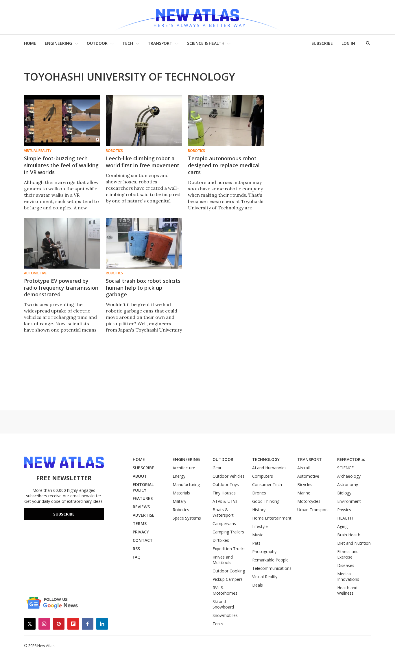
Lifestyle (260, 526)
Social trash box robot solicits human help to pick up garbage (143, 287)
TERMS (140, 523)
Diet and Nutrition (354, 543)
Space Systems (187, 518)
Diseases (345, 565)
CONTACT (143, 540)
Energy (179, 476)
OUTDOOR (97, 43)
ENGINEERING (58, 43)
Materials (181, 493)
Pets (256, 543)
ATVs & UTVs (225, 501)
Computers (262, 476)
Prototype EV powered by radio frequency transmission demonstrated (61, 287)
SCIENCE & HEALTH (205, 43)
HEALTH (345, 518)
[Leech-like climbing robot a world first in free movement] (144, 120)
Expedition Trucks (229, 548)
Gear (217, 467)
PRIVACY (141, 532)
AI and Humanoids (269, 467)
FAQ (137, 557)
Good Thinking (265, 501)
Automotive (35, 273)
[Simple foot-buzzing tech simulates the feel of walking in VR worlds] (62, 120)
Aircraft (304, 467)
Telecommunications (271, 568)
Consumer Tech (267, 484)
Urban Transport (312, 509)
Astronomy (347, 484)
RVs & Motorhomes (225, 590)
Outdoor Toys (226, 484)
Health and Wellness (347, 590)
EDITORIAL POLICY (143, 487)
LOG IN (348, 43)
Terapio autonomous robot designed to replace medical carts (224, 165)
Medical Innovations (348, 576)
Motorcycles (308, 501)
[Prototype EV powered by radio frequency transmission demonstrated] (62, 243)
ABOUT (140, 476)
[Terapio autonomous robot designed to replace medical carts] (226, 120)
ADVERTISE (143, 515)
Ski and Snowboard (223, 604)
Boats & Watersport (223, 512)
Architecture (184, 467)
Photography (264, 551)
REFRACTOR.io (351, 459)
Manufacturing (186, 484)
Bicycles (304, 484)
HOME (30, 43)
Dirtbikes (221, 540)
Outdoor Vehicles (229, 476)
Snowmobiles (225, 615)
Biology (344, 493)
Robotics (114, 150)
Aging (342, 526)
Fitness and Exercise (348, 554)
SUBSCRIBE (322, 43)
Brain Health (348, 534)
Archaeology (349, 476)
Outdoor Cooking (229, 571)
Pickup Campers (228, 579)
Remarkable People (270, 560)
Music (257, 534)
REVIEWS (141, 506)
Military (179, 501)
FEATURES (143, 498)
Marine (303, 493)
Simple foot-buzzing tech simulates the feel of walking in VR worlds (61, 165)
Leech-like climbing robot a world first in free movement (142, 162)
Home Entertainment (271, 518)
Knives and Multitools (223, 559)
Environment (349, 501)
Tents (218, 623)
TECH (127, 43)
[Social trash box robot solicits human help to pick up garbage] (144, 243)
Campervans (224, 523)
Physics (344, 509)
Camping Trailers (228, 532)
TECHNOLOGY (266, 459)
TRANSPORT (160, 43)
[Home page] (197, 17)
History (258, 509)
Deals (257, 585)
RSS (136, 548)
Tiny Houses (224, 493)
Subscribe (64, 514)
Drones (259, 493)
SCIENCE (345, 467)
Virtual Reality (37, 150)
